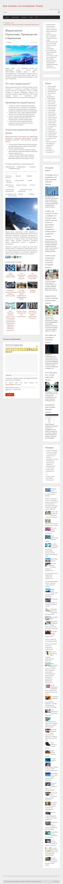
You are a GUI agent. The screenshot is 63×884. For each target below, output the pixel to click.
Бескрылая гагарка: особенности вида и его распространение (51, 786)
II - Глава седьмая (51, 114)
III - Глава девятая (51, 124)
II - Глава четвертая (51, 117)
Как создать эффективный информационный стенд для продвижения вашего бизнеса (51, 851)
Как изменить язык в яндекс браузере (50, 407)
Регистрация (57, 9)
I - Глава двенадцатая (52, 89)
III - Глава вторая (51, 122)
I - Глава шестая (50, 107)
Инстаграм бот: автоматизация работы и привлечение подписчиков (21, 24)
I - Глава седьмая (51, 101)
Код (21, 345)
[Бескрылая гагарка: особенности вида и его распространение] (21, 305)
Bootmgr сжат (49, 471)
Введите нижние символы (12, 387)
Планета (49, 148)
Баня (48, 140)
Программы (50, 152)
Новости (9, 42)
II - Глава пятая (50, 112)
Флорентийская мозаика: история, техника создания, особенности (51, 768)
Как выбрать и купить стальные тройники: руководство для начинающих (32, 315)
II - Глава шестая (51, 119)
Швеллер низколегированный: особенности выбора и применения (51, 816)
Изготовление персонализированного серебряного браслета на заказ (51, 602)
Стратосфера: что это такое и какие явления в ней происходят (51, 777)
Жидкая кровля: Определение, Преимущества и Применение (51, 593)
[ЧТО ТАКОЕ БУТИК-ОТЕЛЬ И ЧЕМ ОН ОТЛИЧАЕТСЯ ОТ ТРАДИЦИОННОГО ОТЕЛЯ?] (21, 285)
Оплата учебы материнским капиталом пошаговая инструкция (50, 260)
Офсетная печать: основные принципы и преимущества (50, 567)
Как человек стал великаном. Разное (23, 5)
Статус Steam (50, 467)
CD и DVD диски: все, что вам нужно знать (51, 375)
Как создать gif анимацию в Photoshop (50, 337)
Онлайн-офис (50, 469)
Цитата (17, 345)
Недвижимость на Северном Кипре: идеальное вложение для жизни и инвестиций (51, 625)
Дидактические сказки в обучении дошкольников (51, 298)
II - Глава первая (50, 110)
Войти (51, 9)
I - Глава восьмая (51, 86)
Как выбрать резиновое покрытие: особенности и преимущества (51, 806)
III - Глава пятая (50, 131)
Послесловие (49, 480)
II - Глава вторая (50, 108)
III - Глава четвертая (51, 136)
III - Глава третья (51, 134)
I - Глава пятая (50, 100)
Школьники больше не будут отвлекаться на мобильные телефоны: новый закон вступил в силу (51, 735)
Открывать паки (50, 466)
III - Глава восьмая (51, 121)
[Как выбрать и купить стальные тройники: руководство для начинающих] (32, 305)
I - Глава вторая (50, 88)
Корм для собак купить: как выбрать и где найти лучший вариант (51, 861)
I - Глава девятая (51, 91)
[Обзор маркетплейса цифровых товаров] (10, 268)
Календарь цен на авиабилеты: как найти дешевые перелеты (51, 492)
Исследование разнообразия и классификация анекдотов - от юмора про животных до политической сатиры (51, 702)
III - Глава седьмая (51, 133)
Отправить (10, 394)
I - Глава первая (50, 98)
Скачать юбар (50, 476)
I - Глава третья (50, 103)
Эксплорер (49, 478)
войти (16, 382)
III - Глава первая (51, 129)
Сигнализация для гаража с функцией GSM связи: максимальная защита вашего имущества (52, 54)
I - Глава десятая (51, 93)
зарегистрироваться (10, 384)
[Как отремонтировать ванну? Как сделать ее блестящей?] (32, 268)
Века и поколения (51, 141)
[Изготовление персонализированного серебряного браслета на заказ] (10, 285)
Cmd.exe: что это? (9, 22)
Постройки (50, 150)
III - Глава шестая (51, 138)
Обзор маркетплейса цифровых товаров (10, 275)
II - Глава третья (50, 115)
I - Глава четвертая (51, 105)
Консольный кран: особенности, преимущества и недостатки (51, 796)
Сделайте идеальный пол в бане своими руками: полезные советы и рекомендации (52, 45)
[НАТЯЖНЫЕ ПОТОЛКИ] (32, 285)
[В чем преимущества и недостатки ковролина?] (21, 268)
